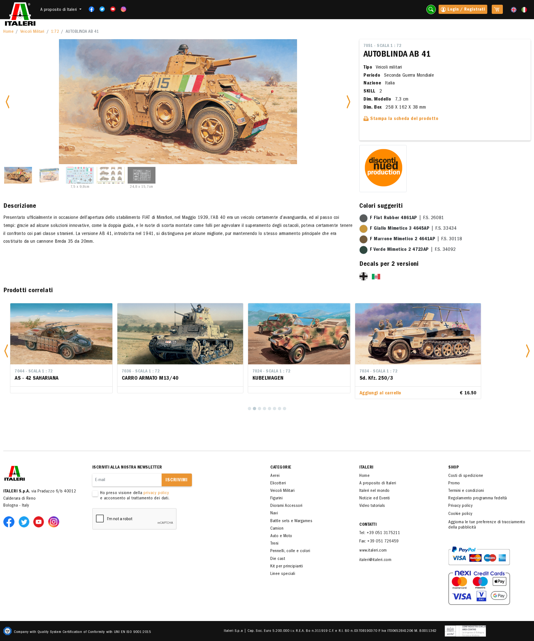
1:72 (55, 32)
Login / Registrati (465, 9)
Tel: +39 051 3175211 (379, 533)
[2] (254, 408)
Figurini (276, 498)
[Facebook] (89, 9)
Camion (276, 529)
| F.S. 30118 (416, 239)
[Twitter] (100, 9)
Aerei (275, 476)
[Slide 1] (18, 175)
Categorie (280, 467)
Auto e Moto (281, 536)
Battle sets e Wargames (291, 521)
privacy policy (156, 493)
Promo (454, 483)
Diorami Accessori (286, 506)
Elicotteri (278, 483)
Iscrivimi (176, 480)
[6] (274, 408)
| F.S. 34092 (413, 249)
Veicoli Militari (32, 32)
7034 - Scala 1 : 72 (272, 371)
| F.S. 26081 (407, 218)
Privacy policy (460, 506)
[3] (259, 408)
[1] (249, 408)
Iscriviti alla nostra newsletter (127, 467)
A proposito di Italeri (377, 483)
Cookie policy (460, 514)
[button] (6, 351)
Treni (274, 544)
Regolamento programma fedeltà (477, 498)
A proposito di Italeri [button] (59, 10)
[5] (269, 408)
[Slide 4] (111, 175)
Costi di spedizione (465, 476)
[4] (264, 408)
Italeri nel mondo (374, 491)
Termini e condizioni (466, 491)
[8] (284, 408)
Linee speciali (282, 574)
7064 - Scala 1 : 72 (402, 371)
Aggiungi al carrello (273, 393)
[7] (279, 408)
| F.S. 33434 (413, 228)
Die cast (277, 559)
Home (8, 32)
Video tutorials (372, 506)
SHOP (453, 467)
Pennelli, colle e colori (290, 551)
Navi (274, 513)
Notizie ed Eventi (374, 498)
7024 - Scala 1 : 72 (164, 371)
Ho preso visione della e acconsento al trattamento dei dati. (135, 496)
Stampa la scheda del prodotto (404, 119)
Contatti (368, 525)
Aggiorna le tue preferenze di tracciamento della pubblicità (486, 525)
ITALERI (366, 467)
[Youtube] (111, 9)
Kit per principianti (286, 566)
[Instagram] (123, 9)
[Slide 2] (49, 175)
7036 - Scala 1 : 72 (34, 371)
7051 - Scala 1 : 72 (383, 46)
